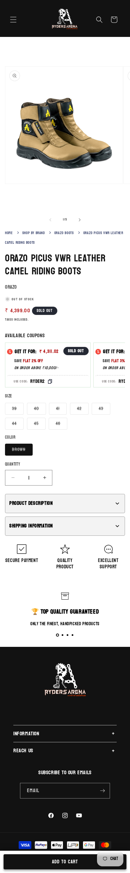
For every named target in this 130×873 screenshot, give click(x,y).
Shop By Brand (33, 233)
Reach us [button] (23, 750)
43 (104, 409)
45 (40, 424)
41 (61, 409)
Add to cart (65, 861)
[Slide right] (79, 220)
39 (18, 409)
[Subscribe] (102, 791)
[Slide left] (50, 220)
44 (18, 424)
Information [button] (26, 733)
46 (61, 424)
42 (83, 409)
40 (40, 409)
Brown (22, 450)
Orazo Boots (64, 233)
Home (9, 233)
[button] (13, 19)
